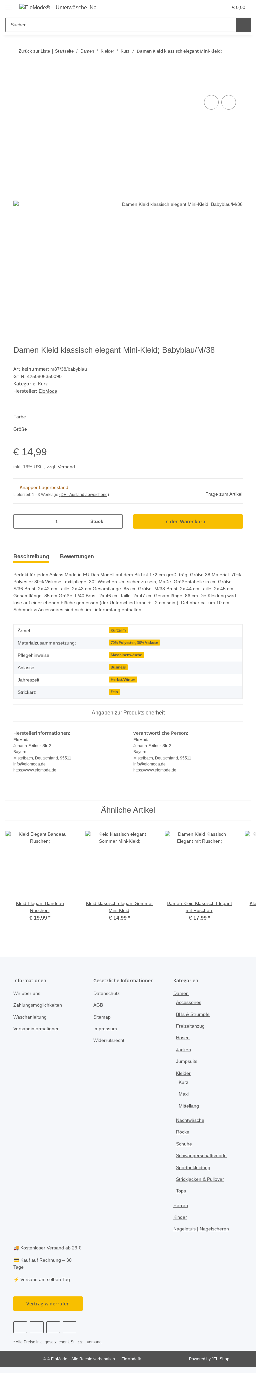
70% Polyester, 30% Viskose (134, 642)
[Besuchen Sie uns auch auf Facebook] (20, 1327)
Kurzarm (118, 630)
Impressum (105, 1028)
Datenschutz (106, 993)
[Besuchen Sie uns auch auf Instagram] (53, 1327)
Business (118, 667)
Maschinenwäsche (126, 655)
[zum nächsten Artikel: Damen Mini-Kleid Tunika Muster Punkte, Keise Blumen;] (235, 64)
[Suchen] (243, 25)
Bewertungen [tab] (77, 556)
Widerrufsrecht (108, 1040)
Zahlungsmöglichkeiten (37, 1005)
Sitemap (102, 1017)
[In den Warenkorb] (18, 86)
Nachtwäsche (190, 1120)
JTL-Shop (220, 1359)
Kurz (43, 383)
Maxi (184, 1094)
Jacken (183, 1049)
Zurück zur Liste (34, 51)
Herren (180, 1205)
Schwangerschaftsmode (201, 1155)
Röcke (182, 1132)
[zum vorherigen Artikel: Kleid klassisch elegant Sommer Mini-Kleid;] (221, 64)
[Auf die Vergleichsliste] (211, 102)
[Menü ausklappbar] (8, 5)
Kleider (183, 1073)
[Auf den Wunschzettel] (228, 102)
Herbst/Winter (123, 679)
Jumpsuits (186, 1061)
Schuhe (184, 1143)
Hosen (183, 1037)
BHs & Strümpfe (193, 1014)
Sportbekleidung (193, 1167)
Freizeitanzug (190, 1026)
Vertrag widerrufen (48, 1303)
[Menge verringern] (21, 521)
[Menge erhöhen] (115, 521)
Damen (181, 993)
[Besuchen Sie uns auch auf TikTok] (69, 1327)
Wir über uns (26, 993)
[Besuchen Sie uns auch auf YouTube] (36, 1327)
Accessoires (188, 1002)
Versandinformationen (36, 1028)
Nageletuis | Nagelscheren (201, 1228)
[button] (196, 7)
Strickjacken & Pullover (200, 1179)
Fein (114, 691)
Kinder (180, 1217)
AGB (98, 1005)
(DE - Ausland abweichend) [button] (84, 494)
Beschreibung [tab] (31, 556)
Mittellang (189, 1106)
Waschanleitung (30, 1017)
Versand (66, 466)
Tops (181, 1190)
